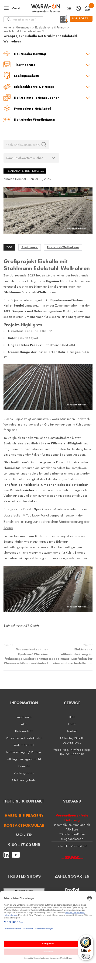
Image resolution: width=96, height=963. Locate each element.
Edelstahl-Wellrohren (63, 247)
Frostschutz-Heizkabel (32, 109)
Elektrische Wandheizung (34, 120)
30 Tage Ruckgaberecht (24, 759)
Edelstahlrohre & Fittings (50, 27)
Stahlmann (29, 247)
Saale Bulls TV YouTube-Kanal (26, 515)
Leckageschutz (26, 76)
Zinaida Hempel (15, 179)
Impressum (24, 717)
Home (7, 27)
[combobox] (28, 19)
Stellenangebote (24, 780)
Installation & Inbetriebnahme (22, 31)
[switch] (86, 956)
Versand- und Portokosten (24, 738)
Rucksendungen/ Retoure (24, 752)
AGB (24, 724)
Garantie (24, 766)
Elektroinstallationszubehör (36, 98)
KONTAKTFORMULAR (24, 825)
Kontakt (72, 731)
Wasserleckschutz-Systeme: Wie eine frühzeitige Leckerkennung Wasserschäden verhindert (25, 654)
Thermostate (24, 65)
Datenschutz (24, 731)
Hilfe (72, 717)
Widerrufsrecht (24, 745)
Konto (72, 724)
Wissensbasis (23, 27)
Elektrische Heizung (30, 54)
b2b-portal (81, 18)
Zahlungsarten (24, 773)
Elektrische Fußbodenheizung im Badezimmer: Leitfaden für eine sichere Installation (71, 654)
